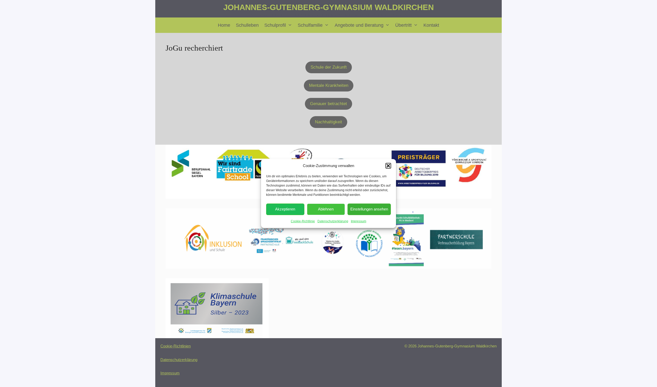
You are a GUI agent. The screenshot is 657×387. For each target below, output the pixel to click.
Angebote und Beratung (359, 25)
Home (224, 25)
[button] (388, 165)
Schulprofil (275, 25)
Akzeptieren (285, 209)
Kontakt (431, 25)
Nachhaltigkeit (328, 121)
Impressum (358, 221)
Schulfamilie (310, 25)
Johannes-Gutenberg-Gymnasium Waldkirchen (328, 7)
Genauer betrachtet (328, 103)
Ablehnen (326, 209)
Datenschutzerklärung (332, 221)
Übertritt (403, 25)
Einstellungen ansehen (369, 209)
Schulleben (247, 25)
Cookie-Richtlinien (175, 346)
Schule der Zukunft (329, 67)
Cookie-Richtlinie (303, 221)
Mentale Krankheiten (328, 85)
